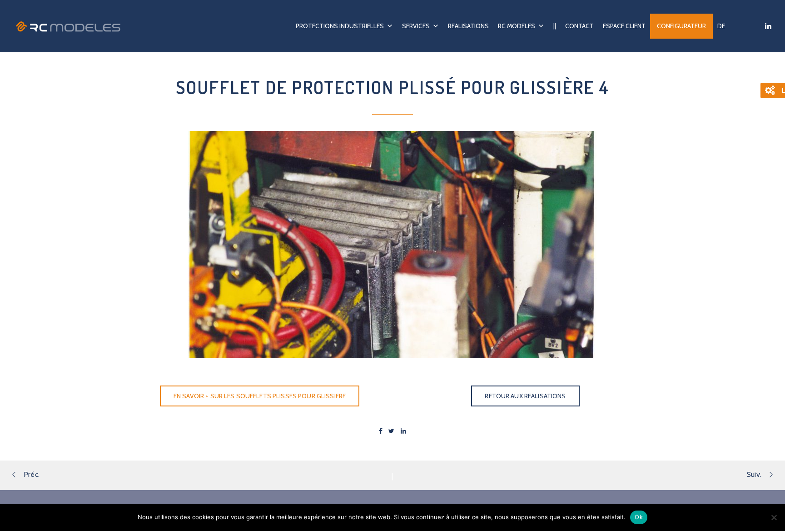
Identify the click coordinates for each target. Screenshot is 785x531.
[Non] (773, 517)
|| (554, 26)
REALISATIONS (468, 26)
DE (721, 26)
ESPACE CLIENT (624, 26)
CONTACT (579, 26)
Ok (639, 517)
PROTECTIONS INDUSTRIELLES (340, 26)
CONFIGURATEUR (681, 26)
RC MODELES (516, 26)
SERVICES (416, 26)
